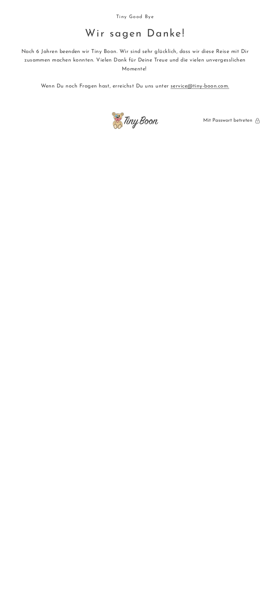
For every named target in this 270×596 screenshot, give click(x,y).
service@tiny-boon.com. (200, 86)
